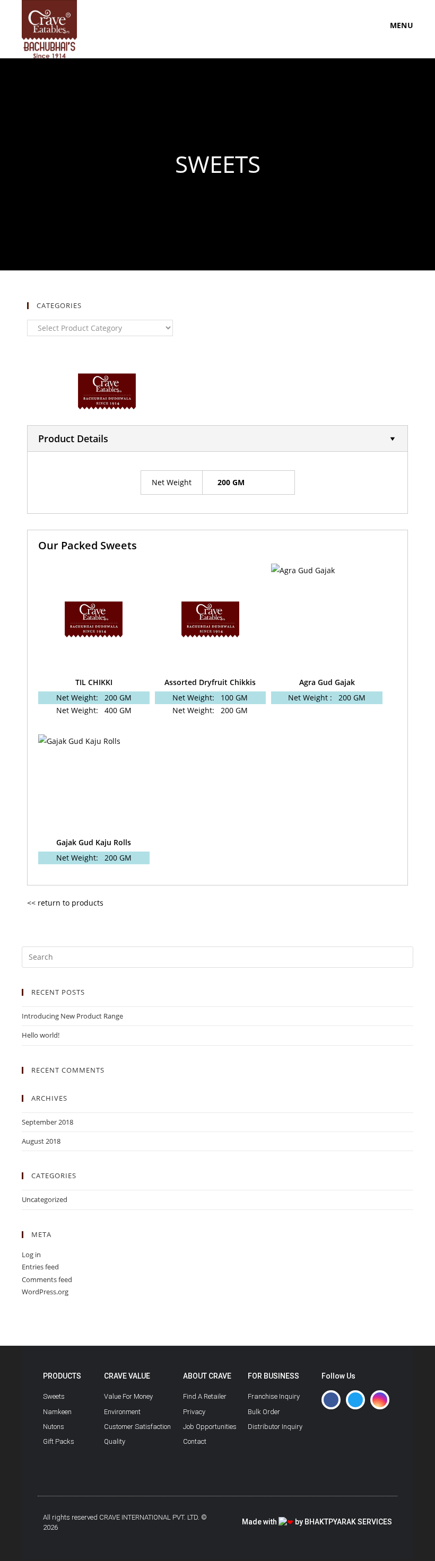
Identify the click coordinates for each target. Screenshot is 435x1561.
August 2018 (41, 1141)
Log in (31, 1254)
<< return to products (65, 903)
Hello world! (40, 1035)
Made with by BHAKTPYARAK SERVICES (317, 1522)
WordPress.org (45, 1291)
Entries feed (40, 1266)
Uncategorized (44, 1199)
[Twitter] (355, 1399)
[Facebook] (331, 1399)
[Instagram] (379, 1399)
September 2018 (47, 1122)
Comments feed (47, 1279)
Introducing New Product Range (72, 1016)
